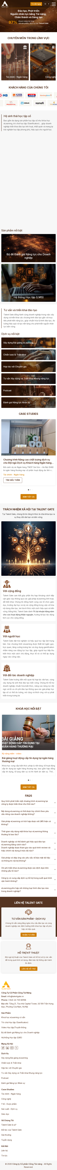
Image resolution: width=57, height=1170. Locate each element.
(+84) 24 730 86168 (17, 1000)
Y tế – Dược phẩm (9, 1104)
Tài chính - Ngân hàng (13, 474)
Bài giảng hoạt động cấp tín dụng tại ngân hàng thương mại (27, 760)
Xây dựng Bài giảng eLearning (14, 1058)
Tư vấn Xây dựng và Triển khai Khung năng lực (21, 1073)
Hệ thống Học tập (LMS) (11, 1037)
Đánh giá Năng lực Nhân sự (13, 1083)
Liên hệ (4, 1150)
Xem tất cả (28, 497)
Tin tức (4, 1155)
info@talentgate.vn (15, 996)
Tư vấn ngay (36, 4)
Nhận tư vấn (28, 935)
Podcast (4, 1078)
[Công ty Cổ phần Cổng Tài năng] (4, 4)
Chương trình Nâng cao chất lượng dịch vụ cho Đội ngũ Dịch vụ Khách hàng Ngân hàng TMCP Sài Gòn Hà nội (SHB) (27, 461)
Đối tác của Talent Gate (11, 1130)
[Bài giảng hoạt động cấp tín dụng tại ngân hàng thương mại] (28, 732)
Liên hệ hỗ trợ (29, 969)
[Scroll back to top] (52, 1164)
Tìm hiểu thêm (13, 480)
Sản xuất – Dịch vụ (9, 1109)
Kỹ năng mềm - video (11, 753)
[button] (54, 4)
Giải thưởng (6, 1135)
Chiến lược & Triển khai (11, 1063)
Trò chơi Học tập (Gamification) (14, 1022)
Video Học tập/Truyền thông (13, 1027)
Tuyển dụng (6, 1140)
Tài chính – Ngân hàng (11, 1094)
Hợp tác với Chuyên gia (11, 1068)
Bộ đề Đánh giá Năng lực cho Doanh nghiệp (20, 1032)
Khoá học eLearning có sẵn (13, 1017)
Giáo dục (5, 1114)
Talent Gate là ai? (8, 1125)
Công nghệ (6, 1099)
